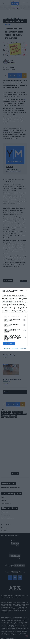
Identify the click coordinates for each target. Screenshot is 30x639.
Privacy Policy (23, 348)
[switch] (24, 320)
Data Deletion (7, 348)
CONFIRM (9, 343)
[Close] (27, 290)
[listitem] (15, 316)
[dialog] (15, 319)
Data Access (15, 348)
